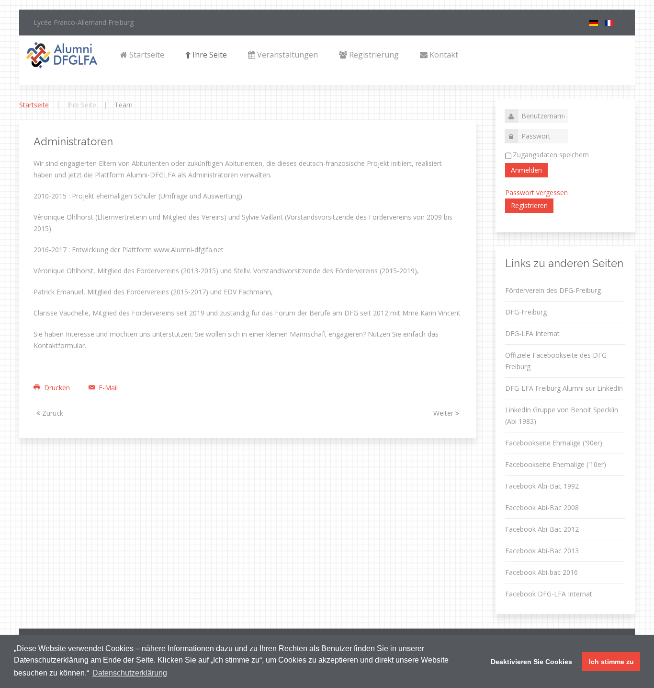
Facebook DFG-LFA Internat (548, 593)
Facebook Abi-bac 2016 (541, 572)
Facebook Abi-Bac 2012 (542, 529)
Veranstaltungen (286, 54)
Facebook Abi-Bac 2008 (542, 507)
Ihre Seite (209, 54)
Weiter (444, 413)
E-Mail (107, 387)
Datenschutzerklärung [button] (129, 673)
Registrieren (529, 205)
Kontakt (443, 54)
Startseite (145, 54)
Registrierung (373, 54)
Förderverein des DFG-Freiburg (553, 290)
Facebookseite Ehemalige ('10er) (555, 464)
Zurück (51, 413)
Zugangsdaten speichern (551, 154)
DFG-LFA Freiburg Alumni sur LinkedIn (564, 388)
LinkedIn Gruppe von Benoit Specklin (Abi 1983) (561, 415)
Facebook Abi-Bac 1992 (542, 485)
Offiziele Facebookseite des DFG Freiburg (556, 360)
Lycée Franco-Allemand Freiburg (84, 22)
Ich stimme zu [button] (611, 661)
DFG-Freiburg (526, 311)
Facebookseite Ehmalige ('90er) (553, 442)
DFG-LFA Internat (532, 333)
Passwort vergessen (536, 192)
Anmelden (526, 170)
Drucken (57, 387)
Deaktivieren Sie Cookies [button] (531, 661)
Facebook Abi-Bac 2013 (542, 550)
